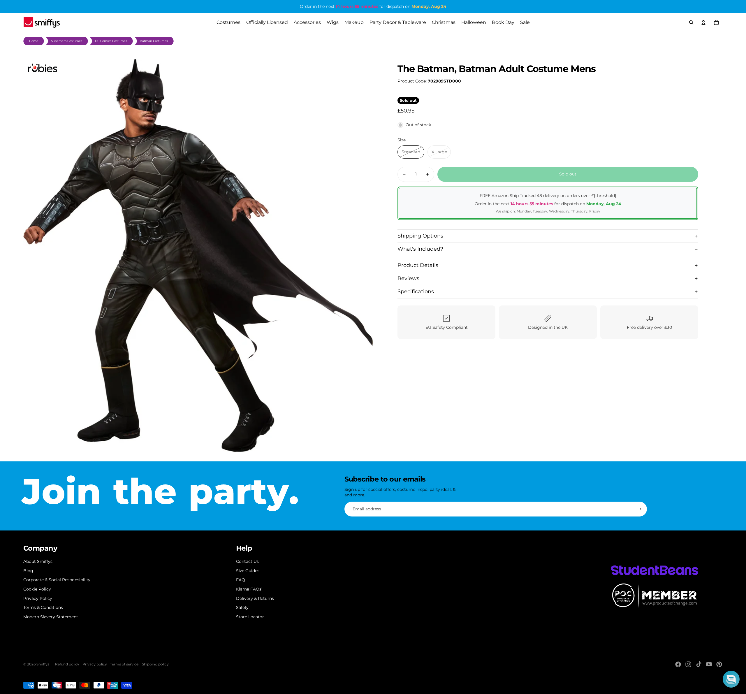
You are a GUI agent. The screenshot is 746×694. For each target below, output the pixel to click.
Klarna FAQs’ (249, 589)
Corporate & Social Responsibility (56, 579)
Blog (28, 570)
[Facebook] (678, 664)
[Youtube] (708, 664)
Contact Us (247, 561)
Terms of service (124, 664)
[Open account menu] (703, 22)
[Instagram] (688, 664)
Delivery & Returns (255, 598)
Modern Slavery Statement (50, 616)
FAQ (240, 579)
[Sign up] (639, 509)
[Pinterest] (719, 664)
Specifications (415, 291)
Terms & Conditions (43, 607)
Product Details (417, 265)
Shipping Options (420, 236)
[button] (731, 679)
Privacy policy (94, 664)
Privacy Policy (37, 598)
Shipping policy (155, 664)
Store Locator (250, 616)
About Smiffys (37, 561)
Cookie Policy (37, 589)
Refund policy (67, 664)
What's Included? (420, 249)
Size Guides (247, 570)
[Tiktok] (698, 664)
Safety (242, 607)
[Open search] (691, 22)
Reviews (408, 278)
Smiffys (42, 664)
